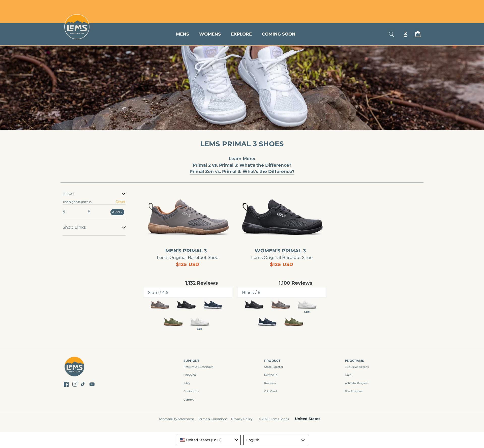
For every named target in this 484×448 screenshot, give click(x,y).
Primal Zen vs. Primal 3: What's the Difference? (242, 171)
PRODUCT (272, 361)
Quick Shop (190, 237)
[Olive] (173, 321)
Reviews (270, 383)
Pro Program (354, 391)
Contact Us (191, 391)
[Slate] (160, 304)
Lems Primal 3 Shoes (242, 144)
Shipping (190, 375)
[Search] (391, 34)
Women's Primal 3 (280, 250)
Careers (189, 399)
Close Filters (74, 187)
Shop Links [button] (74, 227)
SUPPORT (191, 361)
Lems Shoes (280, 419)
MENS (182, 34)
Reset (121, 201)
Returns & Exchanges (199, 367)
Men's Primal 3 (186, 250)
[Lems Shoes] (74, 367)
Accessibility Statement (176, 419)
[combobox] (209, 440)
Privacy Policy (242, 419)
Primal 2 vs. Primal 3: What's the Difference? (242, 165)
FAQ (187, 383)
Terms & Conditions (212, 419)
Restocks (270, 375)
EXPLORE (241, 34)
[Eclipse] (213, 304)
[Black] (186, 304)
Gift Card (270, 391)
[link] (187, 217)
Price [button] (68, 193)
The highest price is (77, 202)
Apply (117, 212)
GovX (348, 375)
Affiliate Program (357, 383)
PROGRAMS (354, 361)
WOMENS (210, 34)
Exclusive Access (357, 367)
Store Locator (387, 6)
